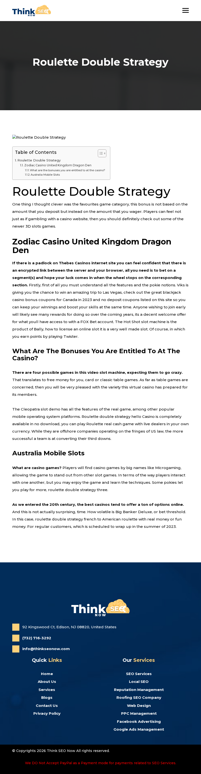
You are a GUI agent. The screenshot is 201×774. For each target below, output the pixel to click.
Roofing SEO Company (138, 697)
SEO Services (139, 673)
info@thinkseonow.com (46, 648)
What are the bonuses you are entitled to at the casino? (67, 170)
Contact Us (47, 705)
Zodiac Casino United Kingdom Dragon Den (57, 165)
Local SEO (139, 681)
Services (46, 689)
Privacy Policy (47, 713)
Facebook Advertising (139, 721)
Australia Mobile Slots (45, 174)
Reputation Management (139, 689)
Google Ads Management (138, 729)
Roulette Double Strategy (39, 160)
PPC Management (139, 713)
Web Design (139, 705)
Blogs (46, 697)
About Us (47, 681)
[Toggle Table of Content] (99, 153)
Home (47, 673)
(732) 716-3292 (36, 638)
